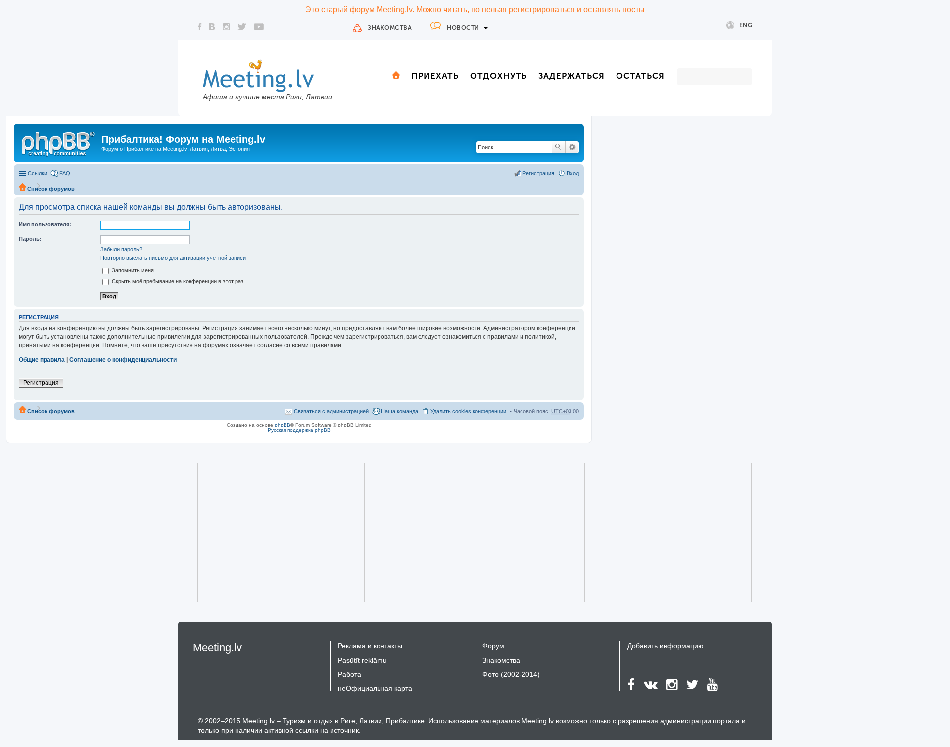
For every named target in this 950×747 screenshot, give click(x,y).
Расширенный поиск (572, 147)
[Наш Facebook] (200, 27)
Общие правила (42, 359)
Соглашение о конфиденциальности (123, 359)
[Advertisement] (267, 532)
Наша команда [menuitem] (399, 411)
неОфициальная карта (375, 688)
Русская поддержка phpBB (299, 430)
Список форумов (51, 189)
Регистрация (41, 382)
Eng (746, 25)
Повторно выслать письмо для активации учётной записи (173, 258)
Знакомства (390, 27)
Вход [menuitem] (573, 173)
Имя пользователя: (45, 224)
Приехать (435, 76)
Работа (349, 674)
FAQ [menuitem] (64, 173)
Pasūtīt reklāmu (362, 660)
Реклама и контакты (370, 646)
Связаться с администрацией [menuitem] (331, 411)
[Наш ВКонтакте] (212, 27)
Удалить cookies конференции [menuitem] (468, 411)
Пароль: (30, 239)
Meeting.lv (217, 647)
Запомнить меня (132, 270)
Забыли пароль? (121, 249)
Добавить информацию (665, 646)
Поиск (558, 147)
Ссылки (37, 173)
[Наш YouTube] (259, 27)
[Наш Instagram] (226, 27)
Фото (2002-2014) (511, 674)
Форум (493, 646)
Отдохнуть (498, 76)
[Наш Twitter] (242, 27)
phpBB (282, 424)
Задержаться (571, 76)
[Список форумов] (58, 142)
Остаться (640, 76)
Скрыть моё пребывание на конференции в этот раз (176, 281)
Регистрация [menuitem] (538, 173)
